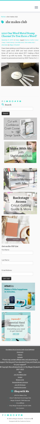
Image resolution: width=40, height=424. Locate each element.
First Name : (6, 250)
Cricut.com (20, 352)
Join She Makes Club (20, 374)
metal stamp (10, 42)
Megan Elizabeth (15, 45)
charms (26, 40)
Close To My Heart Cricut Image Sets (20, 398)
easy (3, 42)
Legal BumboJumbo (20, 387)
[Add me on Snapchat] (13, 101)
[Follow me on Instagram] (5, 101)
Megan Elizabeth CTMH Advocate (20, 400)
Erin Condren (20, 408)
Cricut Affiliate (20, 403)
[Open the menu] (36, 7)
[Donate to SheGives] (18, 101)
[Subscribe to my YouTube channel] (7, 101)
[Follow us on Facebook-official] (3, 101)
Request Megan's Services (20, 382)
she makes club (30, 42)
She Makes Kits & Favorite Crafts (15, 349)
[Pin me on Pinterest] (10, 101)
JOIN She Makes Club (20, 395)
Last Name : (6, 260)
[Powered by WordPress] (32, 418)
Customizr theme (25, 421)
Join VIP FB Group (20, 385)
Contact (20, 377)
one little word (19, 42)
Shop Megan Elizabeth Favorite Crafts (20, 405)
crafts (32, 40)
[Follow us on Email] (20, 101)
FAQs (20, 372)
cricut (36, 40)
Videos (17, 40)
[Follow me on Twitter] (15, 101)
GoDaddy (20, 357)
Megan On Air (20, 380)
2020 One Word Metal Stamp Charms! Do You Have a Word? (19, 34)
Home (3, 17)
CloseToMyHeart (29, 349)
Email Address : (7, 270)
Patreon (20, 354)
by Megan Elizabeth (17, 418)
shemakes (4, 45)
